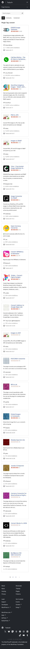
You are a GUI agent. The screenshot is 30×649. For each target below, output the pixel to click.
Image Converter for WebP (16, 197)
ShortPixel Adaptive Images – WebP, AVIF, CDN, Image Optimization (18, 86)
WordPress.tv (6, 607)
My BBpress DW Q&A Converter (16, 554)
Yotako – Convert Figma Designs (16, 276)
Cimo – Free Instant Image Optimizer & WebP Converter (17, 167)
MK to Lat (14, 384)
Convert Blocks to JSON (19, 523)
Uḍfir (19, 577)
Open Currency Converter (16, 227)
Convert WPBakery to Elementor (17, 252)
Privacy (4, 594)
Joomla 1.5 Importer (17, 466)
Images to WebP (16, 140)
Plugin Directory (6, 7)
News (3, 588)
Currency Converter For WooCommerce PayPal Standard (18, 494)
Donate (19, 604)
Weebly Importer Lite (18, 440)
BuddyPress (6, 620)
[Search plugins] (22, 13)
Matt (4, 615)
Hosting (4, 591)
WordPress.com (7, 612)
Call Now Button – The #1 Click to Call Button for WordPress (18, 58)
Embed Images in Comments (16, 415)
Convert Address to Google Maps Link (17, 306)
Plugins (18, 591)
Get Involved (19, 599)
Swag (18, 607)
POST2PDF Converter (18, 358)
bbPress (5, 618)
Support (4, 602)
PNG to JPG (14, 115)
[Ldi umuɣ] (27, 2)
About (3, 586)
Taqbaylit (7, 627)
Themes (18, 588)
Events (18, 602)
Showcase (19, 586)
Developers (5, 604)
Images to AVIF (16, 333)
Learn (3, 599)
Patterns (18, 594)
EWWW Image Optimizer (15, 28)
